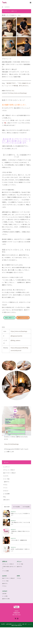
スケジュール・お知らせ (9, 470)
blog (4, 496)
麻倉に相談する (9, 317)
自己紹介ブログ (11, 83)
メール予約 (4, 596)
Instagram (18, 618)
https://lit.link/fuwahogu (11, 444)
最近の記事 (7, 506)
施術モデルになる (23, 317)
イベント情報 (5, 570)
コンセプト (5, 476)
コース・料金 (6, 479)
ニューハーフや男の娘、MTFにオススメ (17, 86)
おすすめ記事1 (16, 506)
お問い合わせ (6, 499)
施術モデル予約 (6, 598)
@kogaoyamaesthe (16, 336)
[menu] (30, 2)
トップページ (6, 467)
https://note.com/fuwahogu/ (18, 93)
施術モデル (6, 481)
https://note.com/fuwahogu (19, 331)
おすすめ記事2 (26, 506)
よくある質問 (6, 493)
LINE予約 (4, 593)
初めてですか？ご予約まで (9, 473)
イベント (5, 487)
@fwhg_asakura (15, 340)
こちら (12, 90)
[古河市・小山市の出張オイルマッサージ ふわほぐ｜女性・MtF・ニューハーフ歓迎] (7, 3)
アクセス (5, 484)
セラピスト (5, 490)
